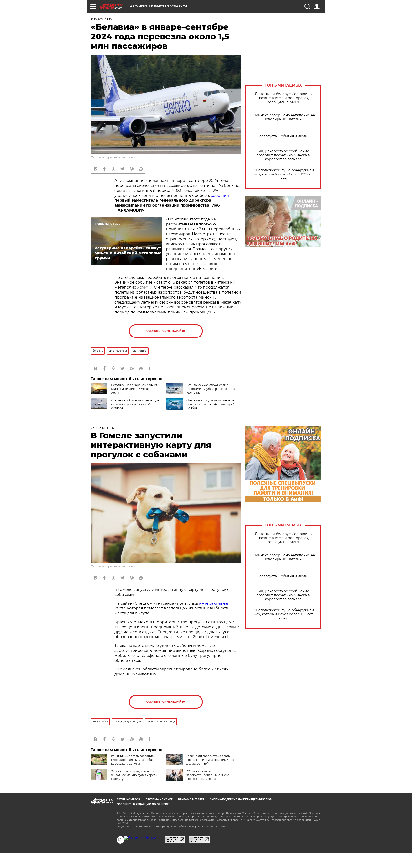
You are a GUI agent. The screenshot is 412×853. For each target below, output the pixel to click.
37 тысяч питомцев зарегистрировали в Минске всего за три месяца (207, 775)
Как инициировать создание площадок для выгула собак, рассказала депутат (132, 759)
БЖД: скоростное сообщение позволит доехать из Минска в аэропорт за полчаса (283, 155)
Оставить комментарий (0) (166, 330)
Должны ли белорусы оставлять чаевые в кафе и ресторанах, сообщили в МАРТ (283, 98)
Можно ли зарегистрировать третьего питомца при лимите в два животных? (210, 759)
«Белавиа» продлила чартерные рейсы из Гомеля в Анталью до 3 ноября (210, 404)
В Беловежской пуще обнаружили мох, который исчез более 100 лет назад (283, 174)
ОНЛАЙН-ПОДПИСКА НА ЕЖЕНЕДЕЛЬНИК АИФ (241, 799)
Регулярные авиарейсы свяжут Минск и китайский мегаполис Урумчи (134, 388)
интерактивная (214, 603)
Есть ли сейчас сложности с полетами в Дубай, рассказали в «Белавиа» (210, 388)
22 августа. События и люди (283, 136)
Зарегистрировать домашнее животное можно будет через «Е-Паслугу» (135, 775)
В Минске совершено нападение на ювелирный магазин (283, 117)
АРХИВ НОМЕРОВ (128, 799)
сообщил (220, 195)
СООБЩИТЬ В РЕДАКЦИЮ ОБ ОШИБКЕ (143, 804)
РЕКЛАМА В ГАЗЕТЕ (191, 799)
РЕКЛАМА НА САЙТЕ (159, 799)
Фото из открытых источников (113, 157)
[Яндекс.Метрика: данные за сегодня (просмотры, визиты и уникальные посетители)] (142, 838)
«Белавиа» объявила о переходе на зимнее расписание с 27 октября (135, 404)
